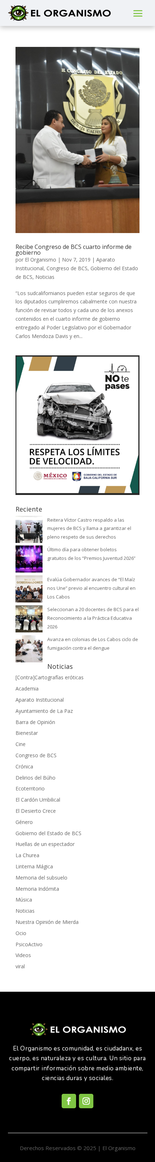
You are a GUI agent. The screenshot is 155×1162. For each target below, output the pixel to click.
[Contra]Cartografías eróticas (49, 677)
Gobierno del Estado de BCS (48, 833)
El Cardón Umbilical (37, 799)
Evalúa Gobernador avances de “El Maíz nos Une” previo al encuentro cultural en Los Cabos (91, 588)
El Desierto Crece (35, 810)
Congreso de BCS (67, 268)
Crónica (24, 766)
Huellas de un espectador (45, 844)
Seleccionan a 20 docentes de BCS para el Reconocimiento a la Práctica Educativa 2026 (93, 618)
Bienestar (26, 732)
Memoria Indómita (37, 888)
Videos (23, 955)
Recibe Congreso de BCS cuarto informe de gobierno (73, 249)
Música (23, 899)
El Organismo (40, 259)
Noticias (44, 276)
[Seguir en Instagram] (86, 1101)
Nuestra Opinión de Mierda (47, 921)
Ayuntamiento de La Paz (44, 710)
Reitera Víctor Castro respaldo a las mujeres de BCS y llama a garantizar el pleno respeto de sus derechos (89, 528)
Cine (20, 744)
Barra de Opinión (35, 722)
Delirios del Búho (35, 777)
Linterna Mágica (34, 866)
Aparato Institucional (39, 699)
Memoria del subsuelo (41, 877)
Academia (27, 688)
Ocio (20, 933)
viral (20, 966)
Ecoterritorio (30, 788)
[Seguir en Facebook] (69, 1101)
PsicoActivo (29, 944)
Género (24, 822)
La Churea (27, 855)
